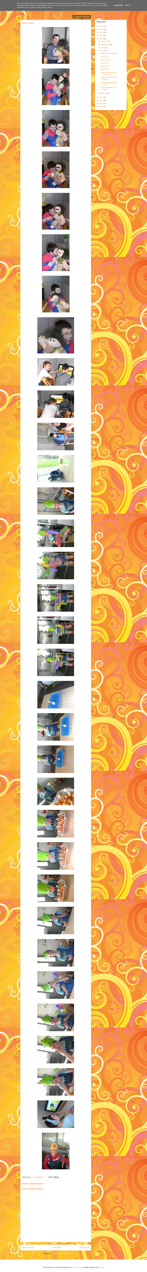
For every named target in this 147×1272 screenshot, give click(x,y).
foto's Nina (104, 56)
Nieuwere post (28, 1247)
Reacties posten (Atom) (61, 1253)
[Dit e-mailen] (49, 1177)
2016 (101, 100)
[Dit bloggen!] (51, 1177)
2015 (101, 103)
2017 (101, 97)
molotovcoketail (77, 1267)
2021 (101, 29)
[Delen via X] (53, 1177)
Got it (128, 5)
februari (104, 93)
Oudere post (84, 1247)
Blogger (101, 1267)
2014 (101, 106)
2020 (101, 32)
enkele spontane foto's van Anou (109, 73)
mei (102, 51)
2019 (101, 35)
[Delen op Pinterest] (58, 1177)
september (105, 44)
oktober (104, 41)
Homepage (56, 1247)
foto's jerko (105, 69)
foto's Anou (105, 63)
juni (102, 48)
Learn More (118, 5)
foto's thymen (105, 60)
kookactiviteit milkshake (109, 53)
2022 (101, 26)
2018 (101, 39)
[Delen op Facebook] (56, 1177)
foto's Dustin (105, 66)
